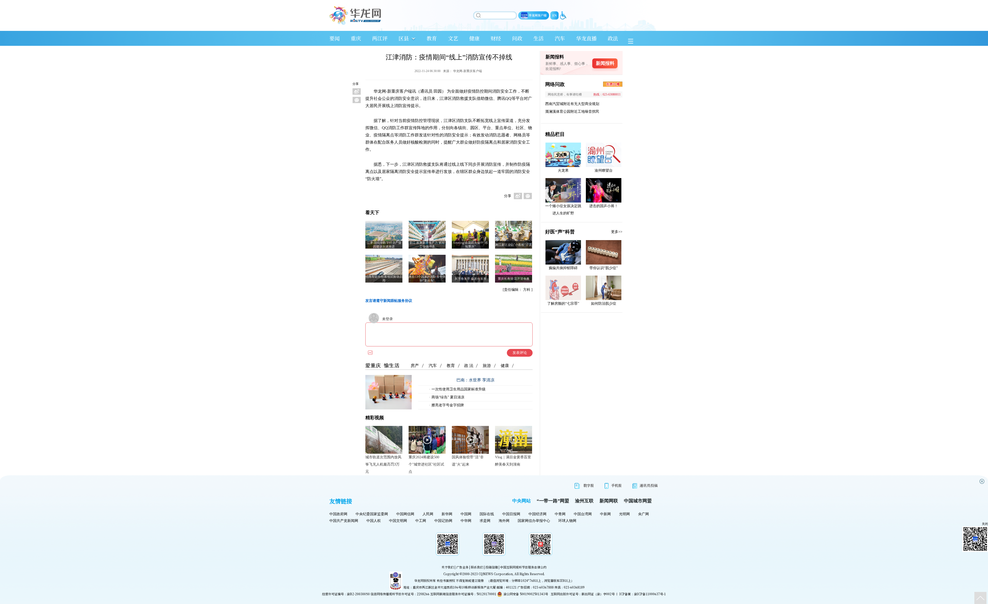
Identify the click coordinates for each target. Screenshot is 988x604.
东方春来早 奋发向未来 (470, 279)
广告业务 (462, 567)
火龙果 (563, 170)
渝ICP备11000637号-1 (650, 594)
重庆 (356, 38)
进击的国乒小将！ (603, 206)
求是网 (485, 521)
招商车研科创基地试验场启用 (383, 278)
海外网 (504, 521)
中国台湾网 (583, 514)
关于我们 (448, 567)
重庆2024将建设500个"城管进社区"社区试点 (426, 464)
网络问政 (555, 84)
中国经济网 (537, 514)
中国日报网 (511, 514)
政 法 (468, 365)
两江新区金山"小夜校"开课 (513, 245)
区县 (404, 38)
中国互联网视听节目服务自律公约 (523, 567)
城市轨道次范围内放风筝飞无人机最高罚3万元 (383, 464)
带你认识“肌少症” (603, 268)
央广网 (643, 514)
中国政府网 (338, 514)
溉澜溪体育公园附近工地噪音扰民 (572, 111)
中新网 (605, 514)
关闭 (985, 524)
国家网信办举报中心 (534, 521)
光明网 (624, 514)
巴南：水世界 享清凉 (475, 380)
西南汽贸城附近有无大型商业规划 (572, 104)
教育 (432, 38)
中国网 (466, 514)
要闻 (334, 38)
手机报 (616, 485)
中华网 (466, 521)
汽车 (560, 38)
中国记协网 (443, 521)
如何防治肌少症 (603, 303)
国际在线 (487, 514)
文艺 (453, 38)
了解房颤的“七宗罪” (563, 303)
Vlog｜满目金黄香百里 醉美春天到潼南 (513, 460)
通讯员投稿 (649, 485)
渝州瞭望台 (604, 170)
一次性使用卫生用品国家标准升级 (458, 389)
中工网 (420, 521)
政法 (613, 38)
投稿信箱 (492, 567)
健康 (474, 38)
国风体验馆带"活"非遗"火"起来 (468, 460)
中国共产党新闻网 (343, 521)
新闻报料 (605, 63)
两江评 (379, 38)
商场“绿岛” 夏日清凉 (447, 397)
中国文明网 (398, 521)
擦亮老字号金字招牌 (447, 405)
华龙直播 (586, 38)
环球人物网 (567, 521)
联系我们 (477, 567)
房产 (415, 365)
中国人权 (373, 521)
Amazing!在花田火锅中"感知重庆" (470, 244)
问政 (517, 38)
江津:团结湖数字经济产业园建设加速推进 (384, 244)
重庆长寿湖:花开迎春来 (514, 279)
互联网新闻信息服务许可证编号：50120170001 (463, 594)
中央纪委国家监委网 (372, 514)
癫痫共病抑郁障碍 (563, 268)
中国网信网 (405, 514)
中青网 (560, 514)
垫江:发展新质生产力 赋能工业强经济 (427, 244)
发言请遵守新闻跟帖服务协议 (388, 301)
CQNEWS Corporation (496, 574)
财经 (496, 38)
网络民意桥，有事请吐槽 (565, 94)
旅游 (487, 365)
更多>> (616, 232)
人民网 (427, 514)
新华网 (447, 514)
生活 (538, 38)
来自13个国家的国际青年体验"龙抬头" (427, 278)
